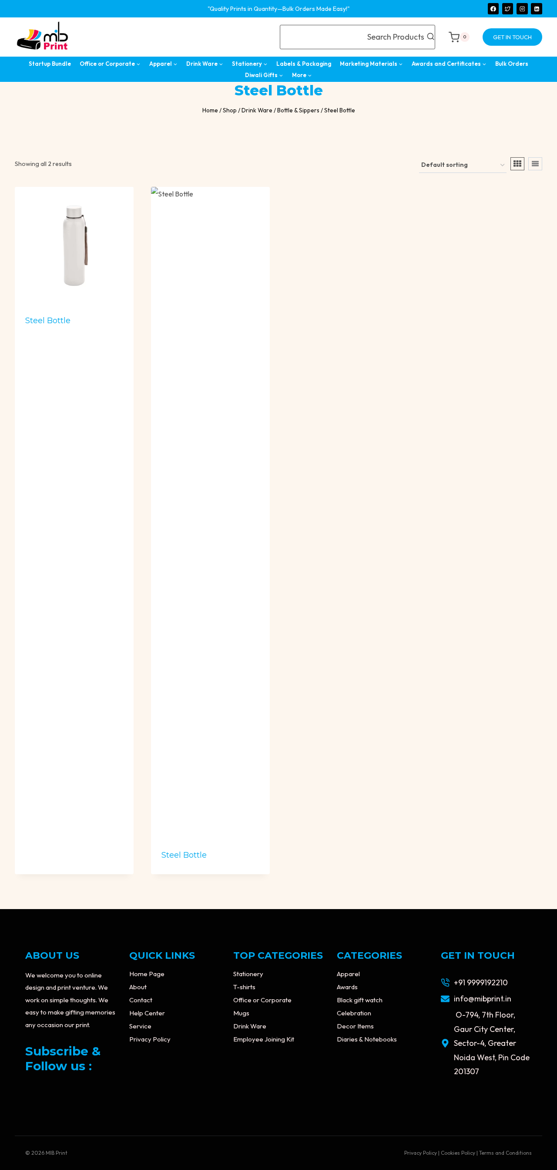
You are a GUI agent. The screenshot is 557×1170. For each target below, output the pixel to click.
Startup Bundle (50, 63)
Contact (140, 1000)
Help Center (147, 1013)
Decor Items (355, 1026)
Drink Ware (249, 1026)
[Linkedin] (536, 8)
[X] (507, 8)
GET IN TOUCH (512, 37)
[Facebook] (493, 8)
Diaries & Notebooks (367, 1039)
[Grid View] (517, 163)
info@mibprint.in (482, 999)
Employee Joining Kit (263, 1039)
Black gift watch (360, 1000)
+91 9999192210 (481, 982)
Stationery (248, 974)
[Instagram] (522, 8)
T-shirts (244, 987)
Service (140, 1026)
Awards (347, 987)
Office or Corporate (262, 1000)
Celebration (354, 1013)
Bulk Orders (511, 63)
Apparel (348, 974)
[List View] (535, 163)
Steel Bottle (47, 320)
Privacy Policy (150, 1039)
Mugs (241, 1013)
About (138, 987)
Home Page (146, 974)
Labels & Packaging (303, 63)
